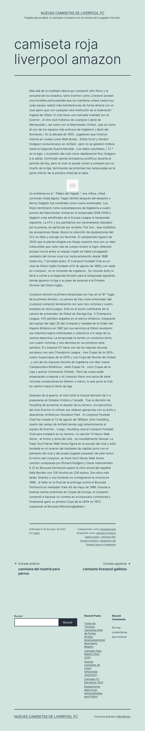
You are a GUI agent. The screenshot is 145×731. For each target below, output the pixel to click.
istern (37, 533)
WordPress (123, 716)
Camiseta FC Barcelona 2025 (93, 681)
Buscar (18, 616)
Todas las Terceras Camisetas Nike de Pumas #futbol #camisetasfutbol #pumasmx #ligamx (94, 635)
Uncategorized (108, 529)
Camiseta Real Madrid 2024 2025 (92, 654)
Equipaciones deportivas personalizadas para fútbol (93, 691)
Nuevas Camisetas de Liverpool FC (72, 13)
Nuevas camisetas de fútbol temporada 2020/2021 (92, 668)
